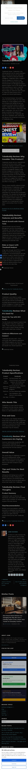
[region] (14, 759)
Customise (14, 763)
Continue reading (14, 21)
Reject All (14, 767)
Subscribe (20, 18)
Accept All (14, 760)
